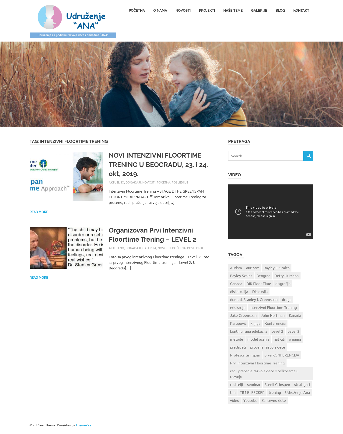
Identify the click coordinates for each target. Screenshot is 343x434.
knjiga (255, 323)
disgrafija (282, 283)
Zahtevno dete (274, 400)
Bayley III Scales (277, 267)
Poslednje (180, 182)
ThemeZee (83, 425)
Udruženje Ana (297, 392)
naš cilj (279, 339)
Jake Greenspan (243, 315)
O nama (160, 10)
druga (286, 299)
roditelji (236, 384)
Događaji (133, 182)
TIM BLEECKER (252, 392)
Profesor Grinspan (245, 355)
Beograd (263, 275)
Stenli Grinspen (277, 384)
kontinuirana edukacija (248, 331)
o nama (295, 339)
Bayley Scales (241, 275)
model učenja (258, 339)
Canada (236, 283)
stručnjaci (302, 384)
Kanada (295, 315)
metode (236, 339)
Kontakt (301, 10)
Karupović (238, 323)
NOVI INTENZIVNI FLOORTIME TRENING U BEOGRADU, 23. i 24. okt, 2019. (158, 164)
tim (233, 392)
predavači (238, 347)
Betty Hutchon (287, 275)
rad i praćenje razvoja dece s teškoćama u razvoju (264, 373)
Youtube (250, 400)
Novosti (183, 10)
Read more (39, 212)
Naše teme (233, 10)
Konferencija (275, 323)
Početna (137, 10)
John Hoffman (273, 315)
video (234, 400)
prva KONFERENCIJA (281, 355)
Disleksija (260, 291)
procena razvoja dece (267, 347)
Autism (236, 267)
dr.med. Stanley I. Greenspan (254, 299)
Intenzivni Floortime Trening (273, 307)
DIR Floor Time (258, 283)
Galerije (259, 10)
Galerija (149, 248)
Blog (280, 10)
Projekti (207, 10)
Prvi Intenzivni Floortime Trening (257, 362)
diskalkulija (239, 291)
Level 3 (293, 331)
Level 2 (277, 331)
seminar (253, 384)
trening (275, 392)
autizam (252, 267)
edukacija (237, 307)
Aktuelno (116, 182)
